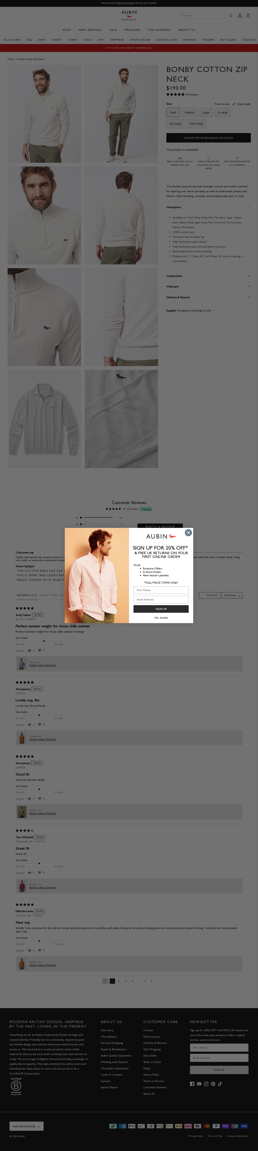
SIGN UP (161, 609)
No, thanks (161, 617)
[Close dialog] (188, 532)
